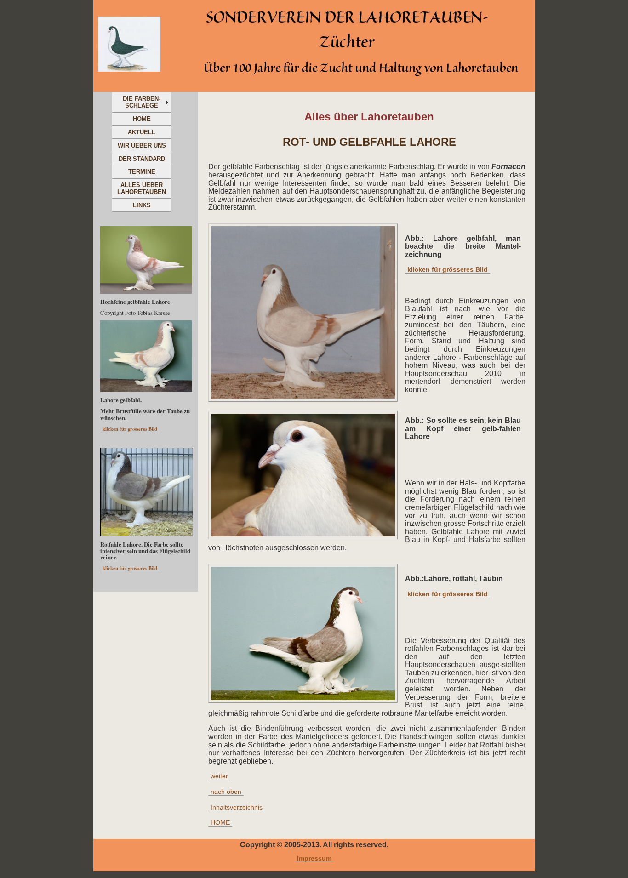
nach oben (226, 791)
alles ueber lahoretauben (141, 188)
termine (141, 171)
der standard (142, 158)
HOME (220, 822)
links (142, 205)
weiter (219, 776)
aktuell (141, 132)
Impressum (314, 858)
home (142, 118)
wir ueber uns (142, 145)
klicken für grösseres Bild (447, 269)
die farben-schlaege (141, 102)
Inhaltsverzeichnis (237, 807)
